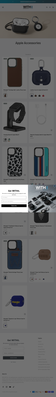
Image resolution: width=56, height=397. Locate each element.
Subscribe (14, 205)
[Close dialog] (55, 186)
